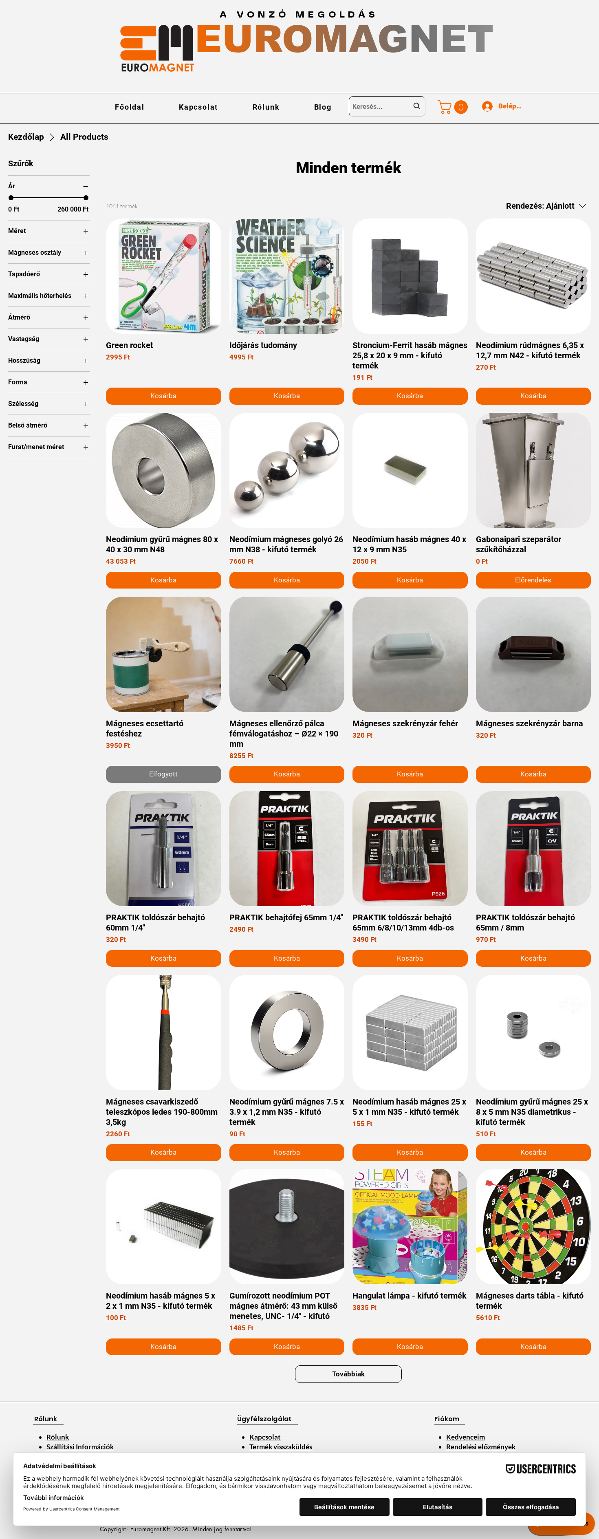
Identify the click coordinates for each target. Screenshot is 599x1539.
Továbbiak (348, 1374)
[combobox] (387, 106)
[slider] (11, 198)
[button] (454, 107)
